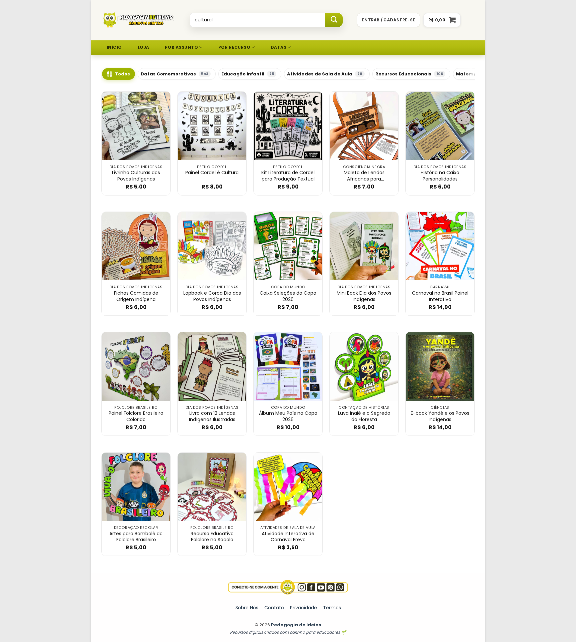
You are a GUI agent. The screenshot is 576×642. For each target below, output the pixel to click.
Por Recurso (234, 47)
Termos (332, 607)
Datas (278, 47)
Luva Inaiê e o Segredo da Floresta (364, 416)
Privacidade (303, 607)
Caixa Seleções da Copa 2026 (288, 296)
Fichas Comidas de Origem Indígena (136, 296)
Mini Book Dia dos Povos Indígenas (364, 296)
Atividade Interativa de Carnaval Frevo (288, 537)
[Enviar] (334, 20)
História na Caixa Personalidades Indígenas (440, 176)
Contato (274, 607)
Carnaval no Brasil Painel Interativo (440, 296)
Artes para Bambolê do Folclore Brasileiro (136, 537)
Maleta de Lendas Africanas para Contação (364, 176)
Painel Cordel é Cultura (212, 173)
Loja (143, 47)
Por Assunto (181, 47)
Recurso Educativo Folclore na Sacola (212, 537)
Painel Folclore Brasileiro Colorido (136, 416)
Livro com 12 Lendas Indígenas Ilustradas (212, 416)
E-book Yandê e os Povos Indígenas (440, 416)
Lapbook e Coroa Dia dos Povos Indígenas (212, 296)
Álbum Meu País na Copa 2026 (288, 416)
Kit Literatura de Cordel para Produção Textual (288, 176)
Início (114, 47)
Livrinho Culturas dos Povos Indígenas (136, 176)
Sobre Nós (246, 607)
